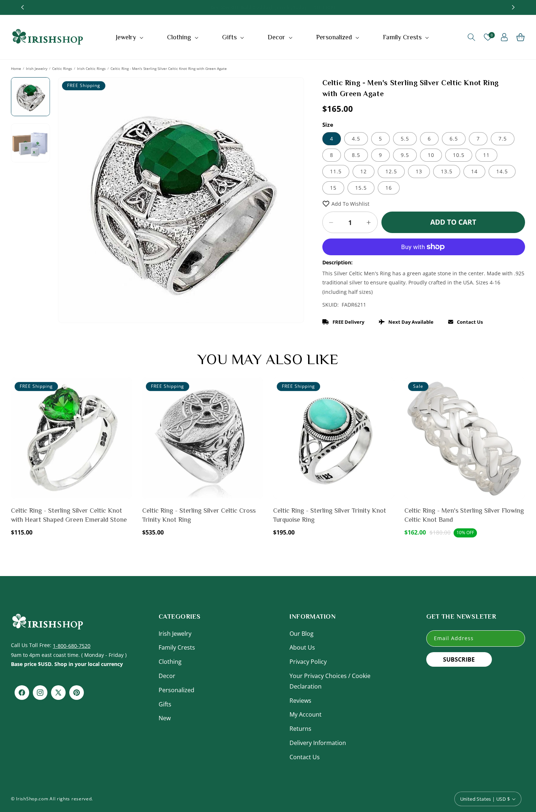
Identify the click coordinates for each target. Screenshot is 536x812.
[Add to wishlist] (125, 388)
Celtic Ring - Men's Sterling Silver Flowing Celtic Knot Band (464, 515)
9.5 (405, 154)
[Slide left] (69, 175)
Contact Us (305, 757)
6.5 (454, 138)
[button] (130, 37)
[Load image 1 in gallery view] (30, 96)
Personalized (176, 690)
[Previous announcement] (23, 7)
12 (363, 171)
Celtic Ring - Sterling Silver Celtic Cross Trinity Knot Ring (199, 515)
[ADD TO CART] (125, 404)
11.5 (336, 171)
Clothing (170, 662)
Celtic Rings (62, 68)
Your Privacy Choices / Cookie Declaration (330, 681)
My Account (306, 714)
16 (388, 187)
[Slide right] (293, 175)
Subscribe (459, 659)
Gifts (165, 704)
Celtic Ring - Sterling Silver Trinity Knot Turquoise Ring (329, 515)
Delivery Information (318, 743)
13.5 (447, 171)
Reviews (300, 701)
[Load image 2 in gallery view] (30, 142)
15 (333, 187)
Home (16, 68)
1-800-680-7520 (71, 645)
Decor (167, 676)
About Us (302, 647)
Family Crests (177, 647)
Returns (300, 729)
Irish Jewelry (36, 68)
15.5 (361, 187)
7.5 (502, 138)
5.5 (405, 138)
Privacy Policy (308, 662)
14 (474, 171)
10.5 (459, 154)
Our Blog (302, 634)
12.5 (391, 171)
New (165, 718)
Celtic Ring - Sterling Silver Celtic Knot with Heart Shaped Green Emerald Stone (69, 515)
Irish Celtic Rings (91, 68)
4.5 (356, 138)
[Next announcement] (513, 7)
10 (431, 154)
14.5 (502, 171)
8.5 (356, 154)
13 (419, 171)
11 (486, 154)
